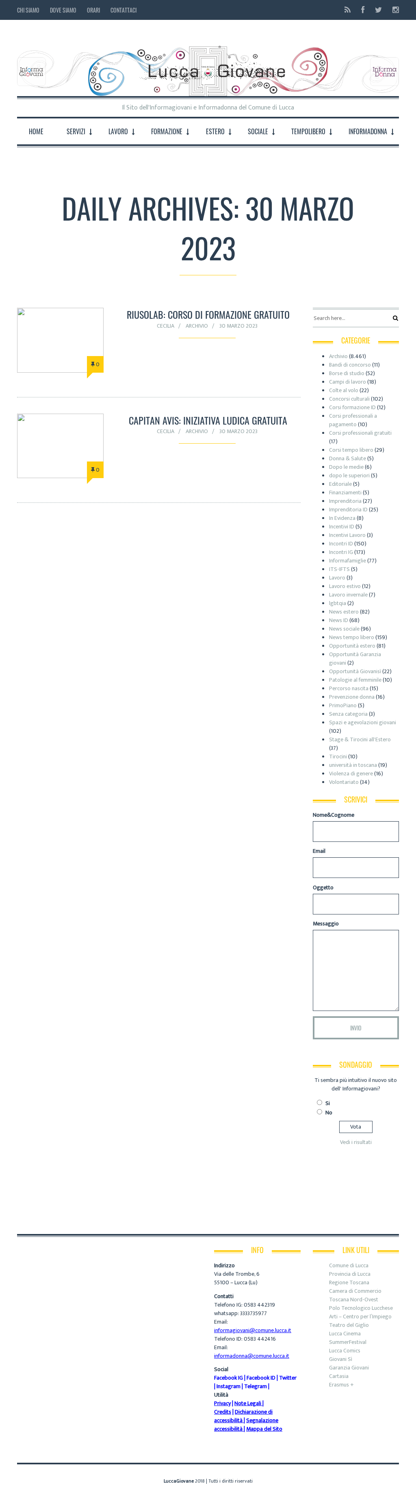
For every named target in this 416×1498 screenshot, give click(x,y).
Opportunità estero (352, 645)
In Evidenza (342, 518)
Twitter (288, 1377)
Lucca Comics (344, 1350)
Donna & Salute (347, 458)
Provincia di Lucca (349, 1274)
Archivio (197, 326)
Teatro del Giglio (349, 1325)
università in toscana (353, 765)
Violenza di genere (351, 773)
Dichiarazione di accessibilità (243, 1416)
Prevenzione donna (352, 697)
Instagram (228, 1386)
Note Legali (247, 1403)
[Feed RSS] (347, 10)
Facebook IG (228, 1377)
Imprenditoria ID (348, 509)
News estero (344, 611)
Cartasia (339, 1376)
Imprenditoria (345, 501)
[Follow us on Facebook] (362, 10)
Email (319, 851)
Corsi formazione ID (352, 407)
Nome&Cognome (333, 815)
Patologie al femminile (355, 680)
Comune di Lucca (348, 1265)
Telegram (255, 1386)
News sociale (344, 628)
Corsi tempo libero (351, 450)
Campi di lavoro (347, 381)
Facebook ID (261, 1377)
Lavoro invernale (348, 594)
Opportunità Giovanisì (355, 671)
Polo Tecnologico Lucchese (361, 1308)
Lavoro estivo (345, 586)
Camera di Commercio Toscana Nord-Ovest (355, 1295)
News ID (338, 620)
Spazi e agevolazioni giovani (362, 722)
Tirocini (338, 756)
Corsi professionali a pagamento (353, 420)
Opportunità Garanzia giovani (355, 658)
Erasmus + (341, 1384)
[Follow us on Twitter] (378, 10)
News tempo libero (351, 637)
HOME (36, 131)
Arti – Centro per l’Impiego (360, 1316)
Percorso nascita (348, 688)
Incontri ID (341, 543)
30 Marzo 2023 (238, 326)
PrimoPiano (343, 705)
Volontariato (344, 782)
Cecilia (165, 326)
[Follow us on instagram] (393, 10)
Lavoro (337, 577)
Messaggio (326, 923)
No (328, 1112)
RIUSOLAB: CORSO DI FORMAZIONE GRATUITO (208, 314)
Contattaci (123, 10)
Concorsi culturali (349, 398)
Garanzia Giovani (349, 1367)
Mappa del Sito (264, 1429)
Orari (93, 10)
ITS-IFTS (339, 569)
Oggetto (323, 887)
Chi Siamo (28, 10)
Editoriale (340, 484)
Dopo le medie (346, 467)
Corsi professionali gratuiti (360, 433)
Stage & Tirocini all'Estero (360, 739)
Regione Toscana (349, 1282)
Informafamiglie (347, 560)
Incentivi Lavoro (347, 535)
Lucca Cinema (345, 1333)
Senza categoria (348, 714)
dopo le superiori (349, 475)
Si (327, 1103)
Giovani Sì (340, 1359)
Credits (222, 1411)
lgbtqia (337, 603)
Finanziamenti (345, 492)
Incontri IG (341, 552)
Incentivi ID (341, 526)
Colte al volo (343, 390)
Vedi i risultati (356, 1142)
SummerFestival (347, 1342)
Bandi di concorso (350, 364)
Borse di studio (346, 373)
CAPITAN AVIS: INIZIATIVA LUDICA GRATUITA (208, 420)
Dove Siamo (63, 10)
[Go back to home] (208, 64)
